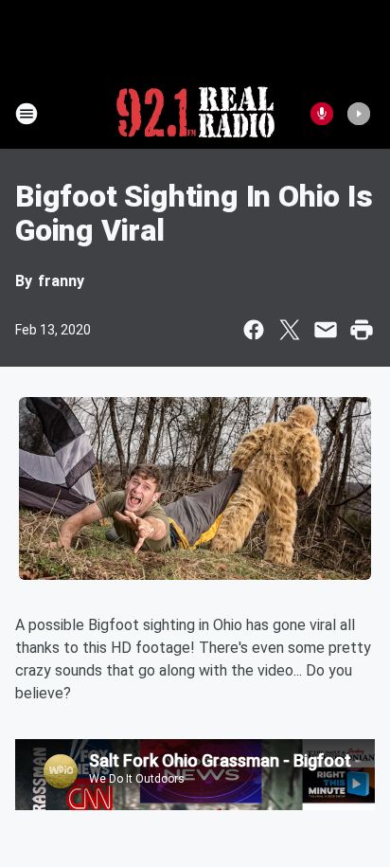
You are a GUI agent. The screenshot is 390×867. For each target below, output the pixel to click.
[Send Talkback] (321, 113)
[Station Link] (195, 113)
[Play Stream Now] (358, 113)
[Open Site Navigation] (26, 113)
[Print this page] (361, 329)
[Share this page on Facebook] (253, 329)
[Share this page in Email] (325, 329)
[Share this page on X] (289, 329)
